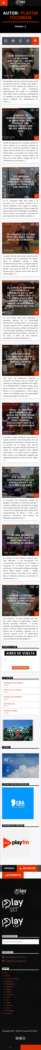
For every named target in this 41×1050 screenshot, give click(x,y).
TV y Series (9, 995)
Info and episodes (20, 668)
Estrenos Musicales (12, 979)
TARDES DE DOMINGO (12, 697)
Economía (9, 987)
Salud (8, 997)
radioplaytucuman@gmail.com (16, 961)
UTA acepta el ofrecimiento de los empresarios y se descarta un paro (20, 481)
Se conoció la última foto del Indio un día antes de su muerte (21, 237)
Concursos (8, 1013)
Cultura (8, 1003)
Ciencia (8, 1008)
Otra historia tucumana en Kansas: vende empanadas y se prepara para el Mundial (20, 359)
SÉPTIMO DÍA (9, 704)
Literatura (9, 1005)
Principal (14, 50)
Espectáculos (8, 225)
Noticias (6, 50)
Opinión (8, 989)
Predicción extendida (20, 776)
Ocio (7, 1000)
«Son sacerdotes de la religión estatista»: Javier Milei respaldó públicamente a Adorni (21, 62)
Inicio (6, 973)
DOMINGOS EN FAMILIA (13, 683)
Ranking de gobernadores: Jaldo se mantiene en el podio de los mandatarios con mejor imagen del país (20, 123)
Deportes (9, 981)
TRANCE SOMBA (10, 711)
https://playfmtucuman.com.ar (16, 957)
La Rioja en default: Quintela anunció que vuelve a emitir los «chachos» (20, 599)
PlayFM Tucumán (24, 15)
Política (8, 992)
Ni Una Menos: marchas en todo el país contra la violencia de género (20, 539)
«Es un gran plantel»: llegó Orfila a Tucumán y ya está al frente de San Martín (20, 181)
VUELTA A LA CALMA (12, 690)
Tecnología (10, 1011)
